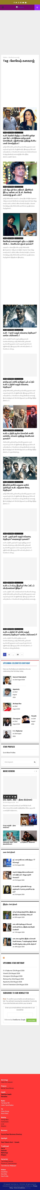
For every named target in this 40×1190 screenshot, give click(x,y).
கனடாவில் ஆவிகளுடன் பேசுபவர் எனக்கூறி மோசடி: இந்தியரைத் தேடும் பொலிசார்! (24, 926)
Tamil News (10, 132)
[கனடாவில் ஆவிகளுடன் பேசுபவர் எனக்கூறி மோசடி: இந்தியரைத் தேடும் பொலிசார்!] (7, 931)
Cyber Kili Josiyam (7, 1082)
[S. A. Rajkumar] (7, 738)
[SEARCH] (35, 762)
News (5, 132)
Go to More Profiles (9, 752)
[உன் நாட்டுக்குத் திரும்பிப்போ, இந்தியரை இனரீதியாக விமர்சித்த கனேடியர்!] (7, 919)
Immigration (5, 1119)
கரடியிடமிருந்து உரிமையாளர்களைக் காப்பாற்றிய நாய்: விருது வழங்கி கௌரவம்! (23, 874)
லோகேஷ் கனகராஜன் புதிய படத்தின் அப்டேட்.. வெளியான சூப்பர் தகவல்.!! (18, 243)
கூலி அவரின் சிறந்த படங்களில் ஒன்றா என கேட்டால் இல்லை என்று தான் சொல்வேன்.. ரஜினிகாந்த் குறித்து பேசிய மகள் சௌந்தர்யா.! (19, 139)
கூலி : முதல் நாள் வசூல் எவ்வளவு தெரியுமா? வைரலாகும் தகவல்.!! (17, 538)
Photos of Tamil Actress (9, 1163)
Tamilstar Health (6, 1094)
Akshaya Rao (17, 703)
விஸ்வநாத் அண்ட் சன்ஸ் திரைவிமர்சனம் (10, 843)
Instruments (5, 1122)
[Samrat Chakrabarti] (7, 684)
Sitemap (28, 1188)
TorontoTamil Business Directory (11, 1134)
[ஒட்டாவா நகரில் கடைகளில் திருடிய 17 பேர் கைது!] (7, 866)
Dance (3, 1148)
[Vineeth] (26, 723)
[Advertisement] (20, 32)
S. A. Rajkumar (18, 731)
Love (2, 1124)
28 (17, 654)
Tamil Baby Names (7, 1161)
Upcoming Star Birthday (13, 963)
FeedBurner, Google (19, 1020)
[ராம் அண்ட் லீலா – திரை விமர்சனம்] (20, 787)
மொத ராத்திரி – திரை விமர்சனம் (9, 826)
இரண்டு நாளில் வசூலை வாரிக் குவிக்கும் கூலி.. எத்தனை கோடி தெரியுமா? (16, 487)
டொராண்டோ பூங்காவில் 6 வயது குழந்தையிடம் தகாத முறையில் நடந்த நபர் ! (24, 889)
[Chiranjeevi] (7, 725)
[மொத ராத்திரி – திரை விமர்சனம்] (11, 819)
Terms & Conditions (19, 1188)
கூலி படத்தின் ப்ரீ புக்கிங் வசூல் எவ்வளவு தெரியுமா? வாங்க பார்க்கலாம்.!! (20, 633)
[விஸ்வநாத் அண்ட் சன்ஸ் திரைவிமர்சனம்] (11, 836)
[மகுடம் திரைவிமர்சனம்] (29, 819)
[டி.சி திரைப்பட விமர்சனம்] (29, 836)
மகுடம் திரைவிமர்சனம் (27, 825)
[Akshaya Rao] (7, 710)
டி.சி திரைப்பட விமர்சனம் (28, 842)
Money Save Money (7, 1088)
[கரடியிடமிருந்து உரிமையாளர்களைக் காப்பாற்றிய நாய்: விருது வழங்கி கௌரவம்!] (7, 879)
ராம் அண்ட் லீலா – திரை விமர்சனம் (17, 800)
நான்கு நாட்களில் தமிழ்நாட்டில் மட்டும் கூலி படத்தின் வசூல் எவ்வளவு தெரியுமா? (18, 384)
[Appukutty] (7, 696)
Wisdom (3, 1126)
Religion (3, 1155)
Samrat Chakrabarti (19, 677)
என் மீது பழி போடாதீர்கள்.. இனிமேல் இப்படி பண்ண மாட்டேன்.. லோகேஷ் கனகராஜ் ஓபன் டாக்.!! (18, 192)
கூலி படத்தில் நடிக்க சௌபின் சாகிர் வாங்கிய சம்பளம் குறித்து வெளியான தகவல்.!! (18, 436)
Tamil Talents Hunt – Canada (10, 1142)
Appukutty (16, 689)
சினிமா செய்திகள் (19, 132)
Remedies (4, 1096)
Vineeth (33, 716)
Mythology (4, 1153)
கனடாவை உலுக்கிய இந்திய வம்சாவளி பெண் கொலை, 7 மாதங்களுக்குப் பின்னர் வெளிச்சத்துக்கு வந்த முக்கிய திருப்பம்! (25, 941)
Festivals (4, 1150)
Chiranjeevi (16, 719)
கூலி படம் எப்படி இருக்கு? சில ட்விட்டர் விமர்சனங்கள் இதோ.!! (18, 587)
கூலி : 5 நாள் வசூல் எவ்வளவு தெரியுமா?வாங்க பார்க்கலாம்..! (19, 334)
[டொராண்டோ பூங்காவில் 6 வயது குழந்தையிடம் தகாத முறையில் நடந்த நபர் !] (7, 893)
